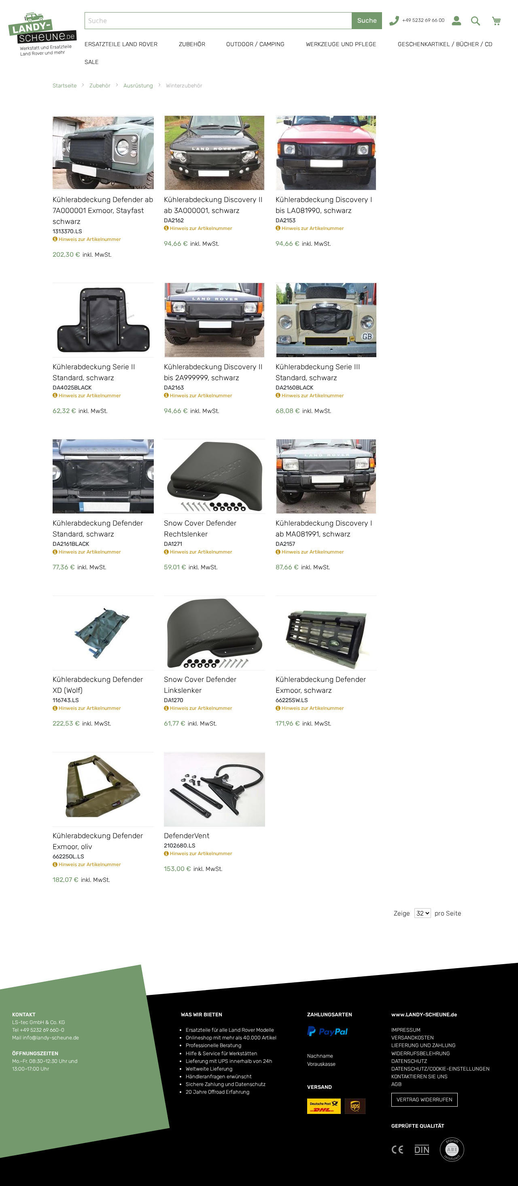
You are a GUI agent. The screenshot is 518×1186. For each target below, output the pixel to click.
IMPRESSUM (405, 1030)
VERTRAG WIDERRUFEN (424, 1100)
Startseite (65, 85)
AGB (396, 1084)
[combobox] (218, 20)
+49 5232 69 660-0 (42, 1030)
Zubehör (100, 85)
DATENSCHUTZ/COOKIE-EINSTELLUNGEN (440, 1069)
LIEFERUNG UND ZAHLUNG (423, 1045)
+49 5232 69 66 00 (423, 20)
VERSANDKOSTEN (412, 1038)
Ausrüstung (139, 85)
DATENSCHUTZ (409, 1061)
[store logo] (43, 41)
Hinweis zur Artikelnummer (89, 239)
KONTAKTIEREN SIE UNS (419, 1076)
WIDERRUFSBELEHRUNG (420, 1053)
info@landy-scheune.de (51, 1038)
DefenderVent (186, 835)
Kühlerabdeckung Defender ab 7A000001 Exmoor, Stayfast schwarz (103, 210)
